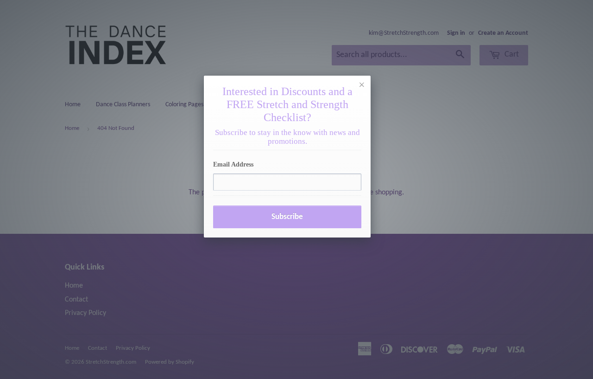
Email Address (233, 164)
